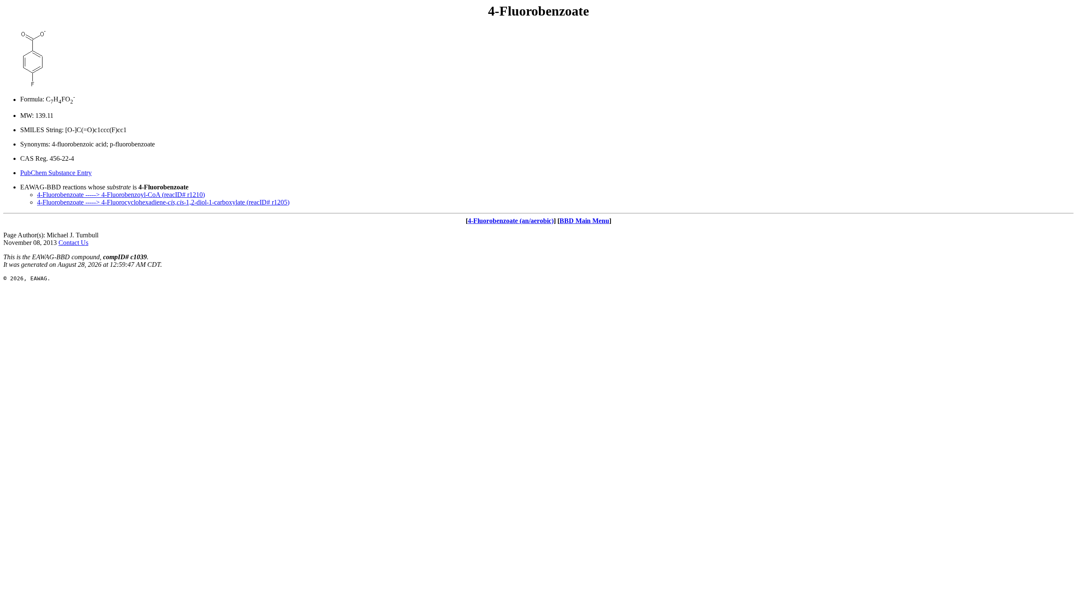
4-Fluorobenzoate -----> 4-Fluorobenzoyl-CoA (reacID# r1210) (121, 194)
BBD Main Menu (584, 220)
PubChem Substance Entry (56, 172)
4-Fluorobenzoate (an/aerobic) (511, 220)
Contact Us (73, 242)
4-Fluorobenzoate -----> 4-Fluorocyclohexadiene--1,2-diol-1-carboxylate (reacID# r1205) (163, 202)
